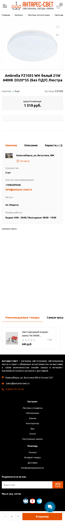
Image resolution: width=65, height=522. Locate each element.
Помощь (32, 446)
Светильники (32, 413)
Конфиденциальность (32, 468)
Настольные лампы (32, 439)
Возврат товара (32, 457)
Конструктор (32, 423)
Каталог (32, 401)
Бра (32, 428)
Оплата (32, 452)
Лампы (32, 418)
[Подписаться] (57, 484)
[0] (58, 7)
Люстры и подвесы (32, 408)
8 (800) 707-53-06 (15, 389)
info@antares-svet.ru (18, 189)
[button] (61, 145)
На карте (25, 161)
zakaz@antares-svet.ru (17, 383)
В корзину (42, 516)
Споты (32, 433)
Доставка (32, 462)
